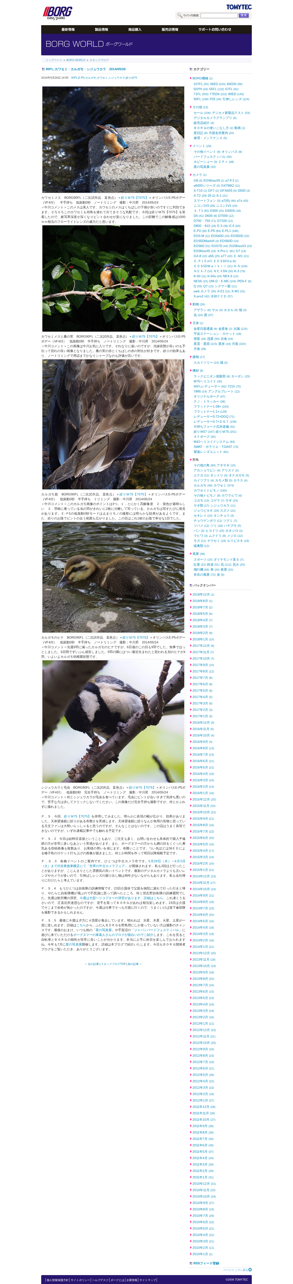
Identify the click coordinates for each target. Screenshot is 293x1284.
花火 (239, 564)
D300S (233, 210)
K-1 (222, 195)
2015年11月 (204, 806)
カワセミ (224, 485)
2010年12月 (204, 1183)
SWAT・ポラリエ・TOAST (216, 447)
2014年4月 (203, 927)
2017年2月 (202, 710)
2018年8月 (202, 601)
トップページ (54, 60)
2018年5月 (202, 613)
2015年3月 (203, 857)
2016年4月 (203, 774)
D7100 (225, 221)
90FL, (74, 77)
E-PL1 (230, 231)
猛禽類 (201, 546)
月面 (239, 344)
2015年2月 (203, 863)
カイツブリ (204, 480)
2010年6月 (203, 1222)
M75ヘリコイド (208, 381)
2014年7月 (203, 908)
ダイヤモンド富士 (229, 559)
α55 (214, 256)
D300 (217, 210)
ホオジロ (234, 530)
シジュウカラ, (117, 77)
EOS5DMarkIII (206, 241)
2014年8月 (203, 902)
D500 (244, 190)
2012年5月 (203, 1075)
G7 (241, 251)
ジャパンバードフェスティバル (156, 930)
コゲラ (217, 500)
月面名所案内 (221, 133)
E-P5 (214, 231)
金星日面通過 (205, 328)
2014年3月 (203, 934)
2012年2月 (203, 1094)
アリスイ (230, 470)
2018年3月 (202, 626)
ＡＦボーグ (205, 436)
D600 (211, 216)
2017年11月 (203, 652)
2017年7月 (202, 678)
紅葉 (200, 564)
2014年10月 (204, 889)
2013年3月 (203, 1011)
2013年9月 (203, 972)
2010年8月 (203, 1209)
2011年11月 (204, 1113)
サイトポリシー (80, 1280)
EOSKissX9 (213, 180)
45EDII (234, 84)
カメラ (199, 175)
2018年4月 (202, 620)
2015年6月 (203, 838)
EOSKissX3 (240, 246)
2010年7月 (203, 1215)
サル (217, 310)
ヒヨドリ (215, 530)
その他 (200, 107)
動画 (239, 128)
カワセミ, (103, 77)
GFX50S (228, 190)
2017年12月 (203, 645)
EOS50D (240, 236)
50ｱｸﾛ (201, 89)
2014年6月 (203, 914)
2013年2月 (203, 1017)
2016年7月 (203, 754)
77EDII (218, 94)
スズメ (228, 510)
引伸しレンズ (235, 99)
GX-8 (200, 256)
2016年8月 (203, 748)
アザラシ (202, 310)
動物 (199, 304)
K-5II (200, 276)
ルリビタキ (238, 541)
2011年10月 (204, 1119)
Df (211, 195)
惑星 (213, 339)
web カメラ (205, 291)
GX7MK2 (230, 185)
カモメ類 (223, 480)
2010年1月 (202, 1254)
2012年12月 (204, 1030)
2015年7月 (203, 831)
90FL (201, 99)
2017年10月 (203, 658)
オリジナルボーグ (209, 396)
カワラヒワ (232, 495)
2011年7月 (203, 1139)
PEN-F (244, 281)
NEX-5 (230, 276)
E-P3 (200, 231)
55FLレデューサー (210, 386)
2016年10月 (203, 735)
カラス (240, 480)
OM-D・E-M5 (222, 281)
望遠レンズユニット (211, 452)
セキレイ (203, 515)
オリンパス (232, 151)
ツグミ (230, 520)
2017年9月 (203, 665)
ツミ (216, 525)
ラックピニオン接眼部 (212, 376)
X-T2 (200, 195)
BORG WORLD (75, 60)
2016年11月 (203, 729)
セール (202, 113)
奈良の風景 (205, 574)
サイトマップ (147, 1280)
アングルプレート (224, 391)
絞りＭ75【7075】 (135, 197)
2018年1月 (203, 639)
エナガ (201, 475)
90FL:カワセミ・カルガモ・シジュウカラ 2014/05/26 (86, 69)
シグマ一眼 (226, 286)
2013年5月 (203, 998)
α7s (242, 200)
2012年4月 (203, 1081)
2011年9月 (203, 1126)
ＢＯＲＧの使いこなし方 (213, 128)
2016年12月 (203, 722)
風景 (199, 554)
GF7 (213, 190)
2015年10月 (204, 812)
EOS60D (229, 241)
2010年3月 (203, 1241)
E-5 (234, 226)
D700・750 (205, 221)
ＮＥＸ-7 (203, 271)
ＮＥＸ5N (223, 271)
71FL (201, 94)
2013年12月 (204, 953)
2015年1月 (203, 870)
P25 (215, 99)
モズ (200, 541)
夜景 (227, 569)
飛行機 (201, 569)
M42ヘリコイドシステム (214, 441)
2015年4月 (203, 850)
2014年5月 (203, 921)
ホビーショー (205, 162)
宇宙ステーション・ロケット (217, 334)
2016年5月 (203, 767)
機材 (198, 370)
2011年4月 (203, 1158)
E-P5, (81, 77)
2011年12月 (204, 1107)
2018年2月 (202, 633)
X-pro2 (201, 296)
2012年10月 (204, 1043)
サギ (231, 500)
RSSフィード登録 (206, 1263)
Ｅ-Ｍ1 (241, 256)
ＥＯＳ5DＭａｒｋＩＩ (213, 266)
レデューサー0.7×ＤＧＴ (215, 421)
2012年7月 (203, 1062)
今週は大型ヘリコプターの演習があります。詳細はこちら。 (123, 898)
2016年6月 (203, 761)
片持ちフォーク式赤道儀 (214, 426)
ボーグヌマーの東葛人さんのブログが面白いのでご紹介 (113, 935)
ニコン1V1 (226, 205)
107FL (201, 84)
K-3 (239, 271)
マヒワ (201, 535)
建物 (199, 357)
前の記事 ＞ (135, 964)
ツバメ (201, 525)
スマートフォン (207, 200)
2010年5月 (203, 1228)
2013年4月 (203, 1004)
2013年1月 (203, 1023)
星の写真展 (104, 930)
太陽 (240, 328)
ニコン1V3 (204, 205)
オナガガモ (239, 475)
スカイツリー (206, 362)
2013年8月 (203, 978)
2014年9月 (203, 895)
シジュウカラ (223, 505)
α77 (226, 256)
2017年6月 (202, 684)
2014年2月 (203, 940)
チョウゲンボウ (208, 520)
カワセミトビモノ (210, 490)
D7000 (226, 216)
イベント (202, 146)
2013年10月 (204, 966)
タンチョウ (224, 515)
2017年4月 (202, 697)
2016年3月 (203, 780)
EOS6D (202, 246)
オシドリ (219, 475)
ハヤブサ (232, 525)
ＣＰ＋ (226, 162)
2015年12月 (204, 799)
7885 (200, 391)
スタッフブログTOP (113, 964)
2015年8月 (203, 825)
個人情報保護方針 (58, 1280)
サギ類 (201, 505)
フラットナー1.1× (210, 411)
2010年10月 (204, 1196)
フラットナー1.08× (211, 406)
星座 (224, 344)
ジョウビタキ (206, 510)
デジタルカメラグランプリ (215, 118)
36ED (217, 84)
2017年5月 (202, 690)
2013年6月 (203, 991)
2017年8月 (203, 671)
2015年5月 (203, 844)
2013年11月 (204, 959)
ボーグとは (117, 1280)
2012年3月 (203, 1087)
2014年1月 (203, 946)
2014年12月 (204, 876)
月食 (200, 349)
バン (199, 530)
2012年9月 (203, 1049)
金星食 (225, 328)
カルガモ (203, 485)
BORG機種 (203, 78)
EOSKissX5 (205, 251)
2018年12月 (203, 594)
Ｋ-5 (240, 266)
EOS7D (220, 246)
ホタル (231, 310)
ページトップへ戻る (235, 1270)
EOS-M (202, 236)
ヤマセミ (216, 541)
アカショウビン (207, 470)
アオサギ (226, 465)
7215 (234, 386)
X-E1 (223, 291)
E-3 (222, 226)
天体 (198, 323)
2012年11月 (204, 1036)
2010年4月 (203, 1235)
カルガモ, (91, 77)
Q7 (208, 286)
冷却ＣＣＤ (222, 296)
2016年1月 (203, 793)
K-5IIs (214, 276)
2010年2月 (203, 1247)
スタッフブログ (99, 60)
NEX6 (201, 281)
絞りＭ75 (131, 77)
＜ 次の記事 (91, 964)
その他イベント (207, 151)
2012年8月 (203, 1055)
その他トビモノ (207, 495)
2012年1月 (203, 1100)
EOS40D (220, 236)
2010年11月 (204, 1190)
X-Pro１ (226, 251)
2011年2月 (203, 1171)
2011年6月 (203, 1145)
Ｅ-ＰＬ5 (203, 261)
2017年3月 (202, 703)
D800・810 (205, 226)
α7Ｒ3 (232, 180)
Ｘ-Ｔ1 (201, 210)
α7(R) (229, 200)
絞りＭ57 (204, 431)
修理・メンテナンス (210, 138)
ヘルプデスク (100, 1280)
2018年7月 (202, 607)
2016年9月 (202, 742)
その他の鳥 (205, 465)
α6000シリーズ (207, 185)
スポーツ (203, 559)
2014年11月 (204, 882)
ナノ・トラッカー (209, 401)
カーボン (240, 376)
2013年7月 (203, 985)
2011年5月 (203, 1151)
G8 (198, 180)
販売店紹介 (204, 123)
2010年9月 (203, 1203)
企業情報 (131, 1280)
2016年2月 (203, 786)
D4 (199, 216)
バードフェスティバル (213, 156)
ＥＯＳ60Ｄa (224, 261)
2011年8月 (203, 1132)
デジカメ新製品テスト (231, 113)
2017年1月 (202, 716)
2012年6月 (203, 1068)
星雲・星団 (205, 344)
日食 (227, 339)
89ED (236, 94)
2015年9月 (203, 818)
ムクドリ (217, 535)
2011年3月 (203, 1164)
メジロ (235, 535)
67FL (232, 89)
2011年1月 (203, 1177)
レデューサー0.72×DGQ (214, 416)
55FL (216, 89)
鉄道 (213, 564)
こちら (81, 925)
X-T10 (200, 190)
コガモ (201, 500)
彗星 (200, 339)
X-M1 (238, 291)
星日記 (201, 133)
